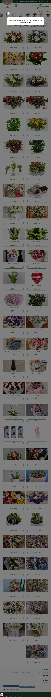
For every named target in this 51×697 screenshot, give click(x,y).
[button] (2, 695)
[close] (8, 13)
